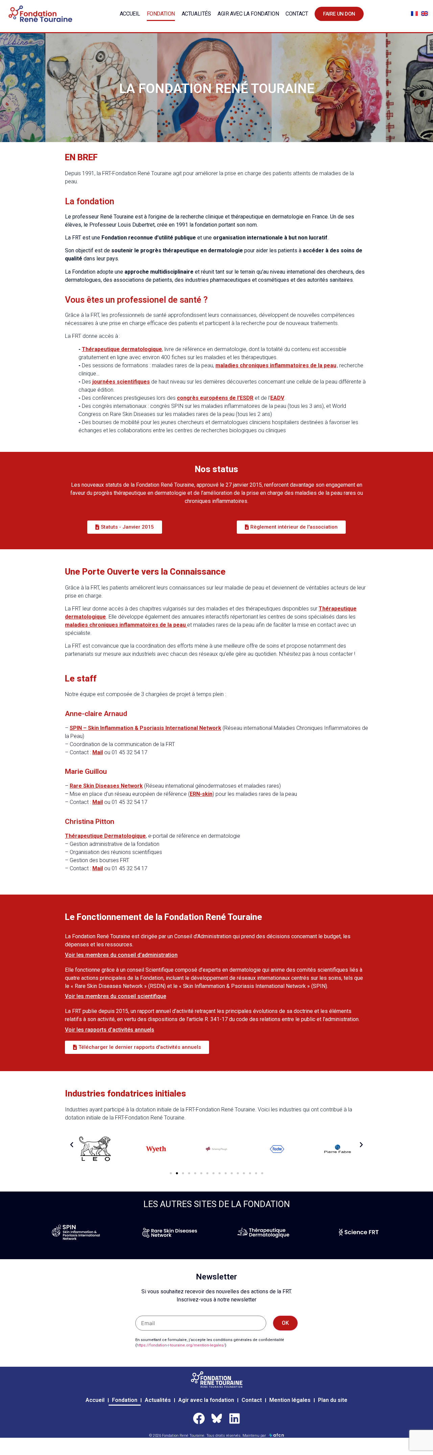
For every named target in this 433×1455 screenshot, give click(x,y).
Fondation (161, 13)
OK (285, 1323)
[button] (71, 1144)
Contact (297, 13)
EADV (277, 398)
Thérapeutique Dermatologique (105, 836)
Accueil (130, 13)
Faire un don (339, 14)
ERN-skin (201, 794)
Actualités (196, 13)
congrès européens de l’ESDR (215, 398)
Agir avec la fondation (248, 13)
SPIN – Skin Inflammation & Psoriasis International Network (145, 728)
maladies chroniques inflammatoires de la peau (275, 365)
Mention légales (290, 1400)
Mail (97, 752)
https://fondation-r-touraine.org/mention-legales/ (181, 1345)
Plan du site (332, 1400)
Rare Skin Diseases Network (106, 786)
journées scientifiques (121, 381)
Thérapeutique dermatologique (122, 349)
